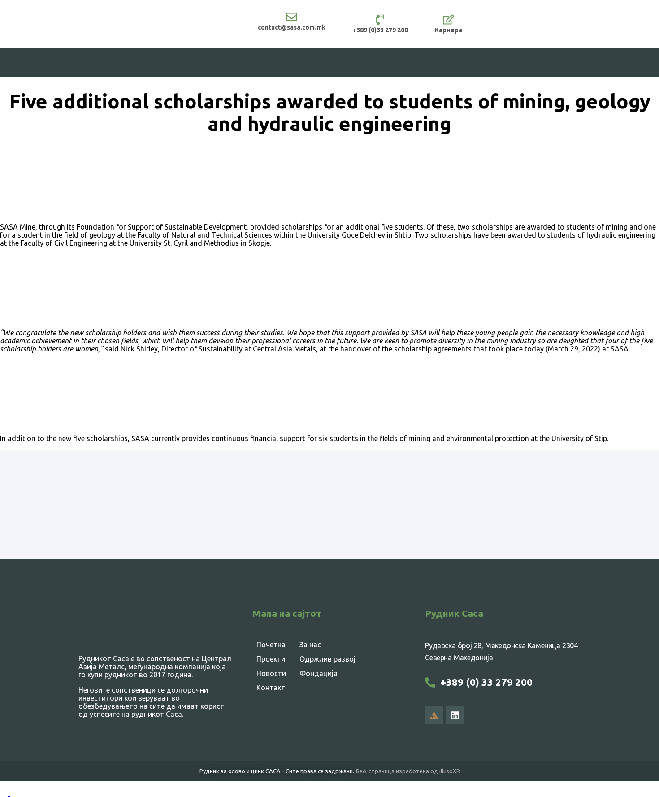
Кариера (448, 30)
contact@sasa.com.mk (291, 27)
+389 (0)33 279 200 (380, 30)
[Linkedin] (455, 715)
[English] (5, 793)
